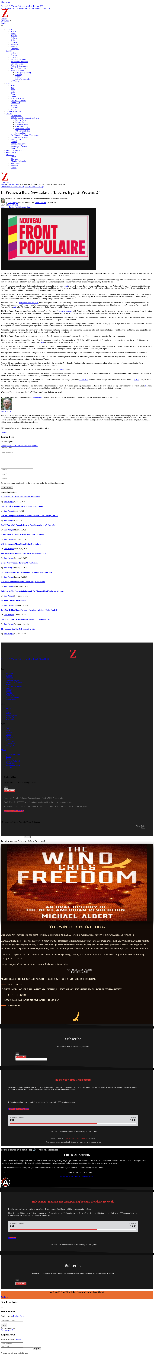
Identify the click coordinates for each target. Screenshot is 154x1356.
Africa (13, 85)
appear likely (84, 380)
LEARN (9, 114)
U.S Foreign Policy (22, 131)
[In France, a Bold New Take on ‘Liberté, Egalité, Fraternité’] (48, 269)
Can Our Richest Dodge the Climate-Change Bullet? (22, 506)
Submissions (15, 163)
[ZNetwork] (5, 16)
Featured (14, 38)
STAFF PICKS (12, 152)
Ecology (14, 55)
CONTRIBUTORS (13, 111)
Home (3, 184)
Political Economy (22, 122)
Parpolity (18, 75)
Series (13, 40)
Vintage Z (14, 148)
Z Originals (15, 49)
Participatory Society (23, 72)
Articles (13, 31)
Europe (13, 96)
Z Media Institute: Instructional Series (25, 118)
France (27, 187)
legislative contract (65, 311)
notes (15, 307)
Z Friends (14, 159)
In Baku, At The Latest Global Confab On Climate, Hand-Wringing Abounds (32, 591)
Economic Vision (22, 124)
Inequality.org (12, 205)
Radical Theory (21, 120)
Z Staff (13, 157)
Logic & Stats (20, 133)
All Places (14, 109)
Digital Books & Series (19, 137)
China (13, 94)
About (3, 750)
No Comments (40, 203)
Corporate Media (17, 64)
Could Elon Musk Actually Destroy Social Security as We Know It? (28, 525)
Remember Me (9, 1328)
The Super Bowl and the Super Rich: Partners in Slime (23, 553)
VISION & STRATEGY (15, 150)
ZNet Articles (13, 184)
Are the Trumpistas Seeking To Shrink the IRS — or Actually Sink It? (29, 516)
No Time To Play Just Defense (13, 601)
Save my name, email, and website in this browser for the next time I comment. (34, 483)
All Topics (15, 81)
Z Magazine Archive (18, 144)
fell (146, 386)
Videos (13, 34)
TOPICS (9, 51)
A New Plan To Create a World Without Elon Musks (22, 534)
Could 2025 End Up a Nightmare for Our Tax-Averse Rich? (25, 619)
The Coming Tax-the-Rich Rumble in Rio (18, 629)
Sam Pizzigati (13, 203)
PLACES (9, 83)
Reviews (14, 47)
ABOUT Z (10, 155)
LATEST (9, 29)
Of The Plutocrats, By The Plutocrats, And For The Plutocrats (26, 572)
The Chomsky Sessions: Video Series (25, 135)
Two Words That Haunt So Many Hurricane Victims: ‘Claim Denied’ (29, 610)
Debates (14, 42)
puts (42, 342)
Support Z (14, 165)
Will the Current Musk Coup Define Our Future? (21, 544)
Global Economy (21, 126)
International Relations (19, 62)
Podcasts (14, 36)
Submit (27, 837)
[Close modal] (2, 1307)
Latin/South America (18, 101)
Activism (14, 53)
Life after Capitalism (23, 79)
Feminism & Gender (18, 59)
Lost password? (7, 1330)
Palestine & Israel (17, 98)
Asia (12, 88)
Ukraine (14, 105)
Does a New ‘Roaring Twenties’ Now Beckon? (19, 563)
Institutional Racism (22, 129)
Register (37, 1349)
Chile (13, 92)
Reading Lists (16, 139)
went (66, 286)
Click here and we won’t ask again (76, 1138)
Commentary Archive (19, 146)
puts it (62, 369)
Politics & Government (19, 66)
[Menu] (2, 25)
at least (136, 380)
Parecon (18, 77)
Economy (14, 57)
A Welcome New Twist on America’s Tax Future (20, 497)
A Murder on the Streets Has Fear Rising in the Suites (23, 582)
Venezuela (14, 107)
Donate (3, 19)
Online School (16, 116)
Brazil (13, 90)
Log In (4, 1325)
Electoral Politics (17, 187)
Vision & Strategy (17, 70)
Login (18, 1339)
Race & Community (18, 68)
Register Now (18, 1316)
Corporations (6, 187)
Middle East (15, 103)
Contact (13, 168)
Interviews (15, 44)
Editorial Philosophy (18, 161)
